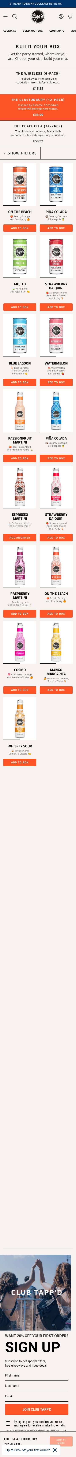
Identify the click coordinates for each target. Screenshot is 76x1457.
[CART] (70, 16)
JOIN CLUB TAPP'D (36, 1409)
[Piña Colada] (56, 184)
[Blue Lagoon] (19, 335)
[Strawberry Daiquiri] (56, 256)
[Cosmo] (19, 642)
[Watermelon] (56, 335)
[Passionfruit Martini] (19, 410)
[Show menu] (5, 16)
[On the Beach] (19, 184)
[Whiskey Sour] (19, 718)
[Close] (55, 1450)
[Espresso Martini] (19, 487)
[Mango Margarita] (56, 642)
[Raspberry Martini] (19, 566)
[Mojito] (19, 256)
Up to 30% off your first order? (27, 1450)
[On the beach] (56, 566)
